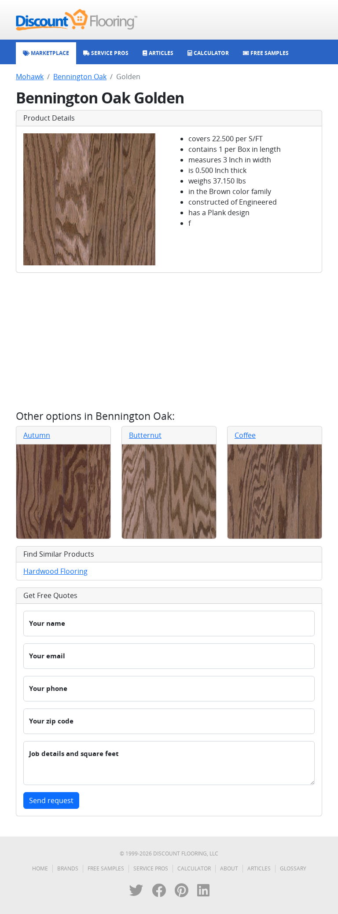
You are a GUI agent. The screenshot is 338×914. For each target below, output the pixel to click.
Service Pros (150, 868)
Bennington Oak (80, 76)
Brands (67, 868)
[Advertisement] (169, 341)
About (229, 868)
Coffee (245, 435)
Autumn (36, 435)
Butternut (145, 435)
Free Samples (106, 868)
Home (40, 868)
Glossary (293, 868)
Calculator (194, 868)
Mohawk (30, 76)
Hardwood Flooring (55, 571)
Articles (259, 868)
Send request (51, 800)
